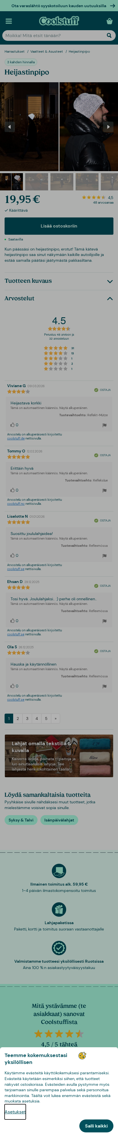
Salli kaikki (96, 1126)
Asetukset (15, 1112)
